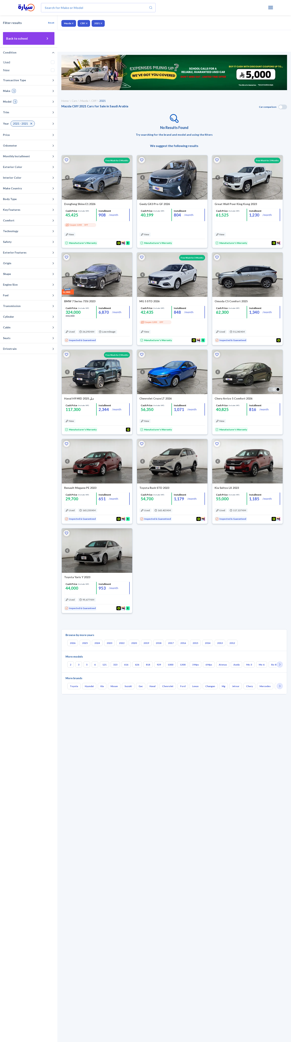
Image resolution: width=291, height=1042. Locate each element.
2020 (134, 643)
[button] (66, 160)
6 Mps (208, 664)
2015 (195, 643)
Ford (182, 686)
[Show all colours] (274, 389)
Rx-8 (273, 664)
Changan (210, 686)
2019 (146, 643)
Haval (152, 686)
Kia (102, 686)
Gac (141, 686)
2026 (72, 643)
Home (65, 100)
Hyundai (89, 686)
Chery (249, 686)
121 (104, 664)
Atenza (223, 664)
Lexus (195, 686)
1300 (182, 664)
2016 (183, 643)
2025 (85, 643)
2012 (232, 643)
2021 (97, 23)
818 (148, 664)
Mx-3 (249, 664)
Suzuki (128, 686)
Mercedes (265, 686)
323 (115, 664)
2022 (122, 643)
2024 (97, 643)
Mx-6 (261, 664)
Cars (74, 100)
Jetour (235, 686)
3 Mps (195, 664)
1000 (170, 664)
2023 (109, 643)
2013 (220, 643)
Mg (223, 686)
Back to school (17, 38)
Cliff (82, 23)
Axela (236, 664)
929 (159, 664)
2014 (207, 643)
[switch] (282, 107)
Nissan (114, 686)
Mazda (67, 23)
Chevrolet (167, 686)
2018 (158, 643)
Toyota (74, 686)
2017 (171, 643)
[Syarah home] (26, 8)
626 (137, 664)
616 (126, 664)
